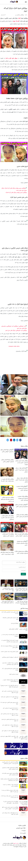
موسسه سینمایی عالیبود (13, 674)
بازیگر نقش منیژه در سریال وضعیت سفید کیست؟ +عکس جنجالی (22, 480)
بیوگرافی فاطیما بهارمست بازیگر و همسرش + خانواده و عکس (21, 535)
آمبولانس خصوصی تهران (13, 629)
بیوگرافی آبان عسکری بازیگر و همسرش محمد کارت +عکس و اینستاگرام (7, 517)
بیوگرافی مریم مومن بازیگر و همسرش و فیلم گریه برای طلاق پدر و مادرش (7, 499)
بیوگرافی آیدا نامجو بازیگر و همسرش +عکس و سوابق (8, 535)
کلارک (19, 18)
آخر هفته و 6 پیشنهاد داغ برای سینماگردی (10, 657)
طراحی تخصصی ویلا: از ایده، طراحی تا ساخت (9, 651)
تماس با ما (23, 833)
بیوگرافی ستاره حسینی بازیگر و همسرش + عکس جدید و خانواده (21, 462)
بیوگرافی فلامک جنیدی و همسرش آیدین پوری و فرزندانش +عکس (23, 498)
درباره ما (24, 830)
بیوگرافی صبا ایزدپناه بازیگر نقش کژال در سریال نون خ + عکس (7, 553)
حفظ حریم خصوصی (21, 828)
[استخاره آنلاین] (16, 755)
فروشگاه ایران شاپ (14, 623)
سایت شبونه (15, 843)
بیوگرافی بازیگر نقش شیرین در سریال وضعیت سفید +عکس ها (7, 480)
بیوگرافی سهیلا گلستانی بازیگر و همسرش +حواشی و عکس (7, 460)
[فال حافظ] (16, 748)
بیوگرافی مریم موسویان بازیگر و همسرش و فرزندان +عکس (21, 552)
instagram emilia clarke (14, 346)
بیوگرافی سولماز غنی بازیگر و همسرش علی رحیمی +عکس (22, 515)
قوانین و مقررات (22, 825)
